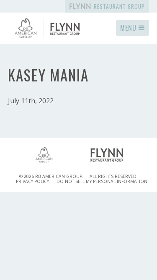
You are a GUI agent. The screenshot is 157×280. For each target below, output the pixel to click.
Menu (129, 28)
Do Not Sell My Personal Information (102, 181)
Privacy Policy (32, 181)
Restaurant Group (118, 6)
